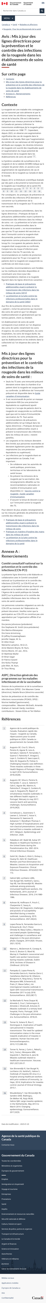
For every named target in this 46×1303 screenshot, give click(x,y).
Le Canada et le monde (11, 1239)
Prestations (6, 1199)
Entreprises (6, 1194)
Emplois (5, 1179)
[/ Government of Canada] (17, 3)
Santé (15, 24)
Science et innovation (10, 1249)
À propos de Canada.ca (11, 1288)
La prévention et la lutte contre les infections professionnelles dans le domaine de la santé (21, 540)
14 (30, 191)
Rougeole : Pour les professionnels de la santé (22, 29)
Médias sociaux (8, 1278)
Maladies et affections (29, 24)
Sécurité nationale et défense (13, 1219)
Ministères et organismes (12, 1166)
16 (39, 191)
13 (26, 191)
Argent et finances (9, 1244)
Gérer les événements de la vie (14, 1269)
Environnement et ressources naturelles (18, 1214)
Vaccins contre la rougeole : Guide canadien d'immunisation (25, 494)
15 (35, 191)
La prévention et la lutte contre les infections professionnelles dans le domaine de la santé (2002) (21, 299)
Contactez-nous (8, 1145)
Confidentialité (7, 1298)
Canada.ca (6, 24)
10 (12, 191)
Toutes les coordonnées (11, 1161)
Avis (3, 1293)
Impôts (4, 1209)
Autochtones (7, 1254)
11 (16, 191)
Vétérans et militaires (10, 1259)
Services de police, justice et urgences (17, 1229)
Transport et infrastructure (13, 1234)
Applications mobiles (10, 1283)
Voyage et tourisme (9, 1189)
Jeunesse (5, 1264)
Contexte (10, 79)
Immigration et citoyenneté (13, 1184)
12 (21, 191)
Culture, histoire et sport (12, 1224)
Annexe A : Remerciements (18, 93)
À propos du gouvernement (13, 1171)
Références (11, 96)
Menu (9, 18)
